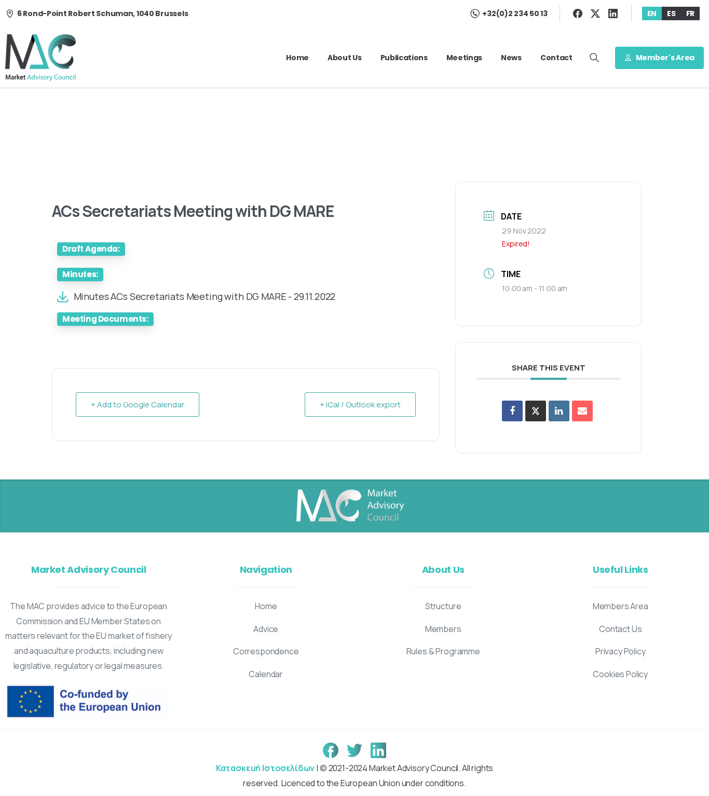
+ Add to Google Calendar (137, 404)
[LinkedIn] (613, 13)
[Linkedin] (559, 411)
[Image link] (349, 506)
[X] (595, 13)
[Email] (582, 411)
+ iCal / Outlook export (360, 404)
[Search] (594, 57)
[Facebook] (577, 13)
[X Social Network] (535, 411)
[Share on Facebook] (512, 411)
